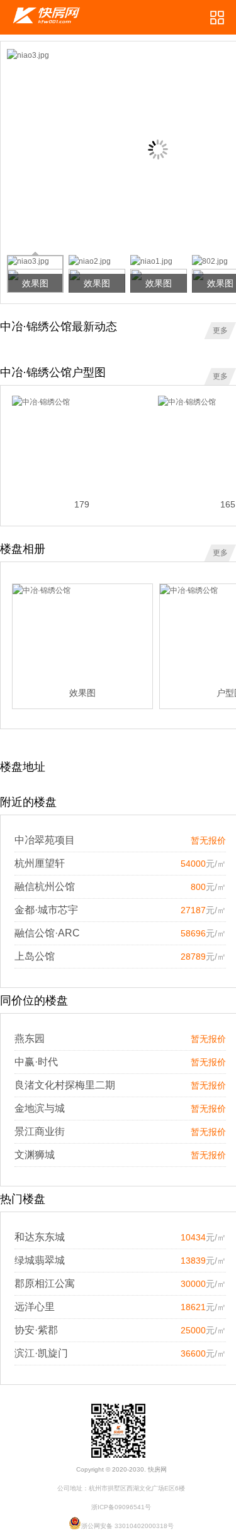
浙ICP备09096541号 (121, 1507)
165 (227, 504)
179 (81, 504)
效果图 (82, 693)
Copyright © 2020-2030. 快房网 (121, 1469)
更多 (220, 330)
